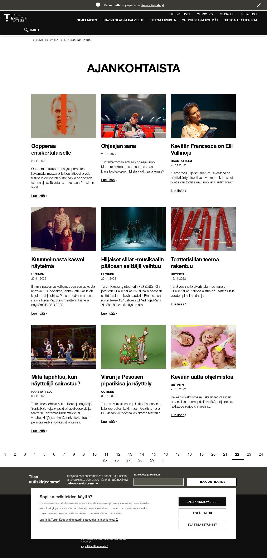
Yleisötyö (205, 14)
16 (166, 455)
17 (178, 455)
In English (249, 14)
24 (261, 455)
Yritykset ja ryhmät (200, 20)
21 (225, 455)
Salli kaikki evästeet (202, 502)
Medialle (227, 14)
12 (118, 455)
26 (117, 461)
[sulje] (259, 6)
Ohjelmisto (87, 20)
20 (213, 455)
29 (152, 461)
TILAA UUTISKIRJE (211, 482)
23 (249, 455)
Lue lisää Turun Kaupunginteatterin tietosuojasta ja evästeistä (77, 520)
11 (106, 455)
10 (94, 455)
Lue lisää (38, 196)
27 (128, 461)
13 (130, 455)
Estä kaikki (202, 513)
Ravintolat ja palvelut (123, 20)
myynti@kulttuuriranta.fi (94, 546)
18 (190, 455)
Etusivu (38, 40)
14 (142, 455)
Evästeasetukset (202, 524)
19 (201, 455)
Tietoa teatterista (240, 20)
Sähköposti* (147, 475)
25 (105, 461)
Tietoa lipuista (163, 20)
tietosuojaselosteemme (82, 483)
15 (154, 455)
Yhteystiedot (179, 14)
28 (140, 461)
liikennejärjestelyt (152, 5)
